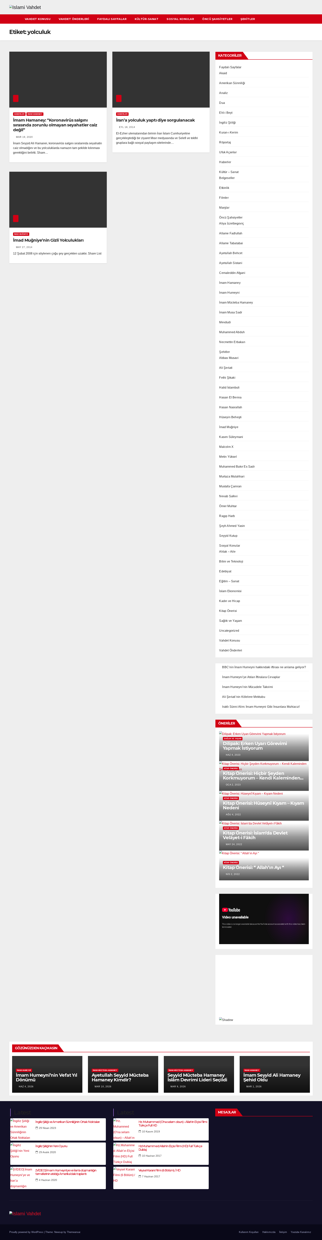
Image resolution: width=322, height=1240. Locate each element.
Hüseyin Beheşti (230, 417)
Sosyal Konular (180, 19)
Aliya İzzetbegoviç (231, 223)
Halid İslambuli (229, 387)
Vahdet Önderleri (74, 19)
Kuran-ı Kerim (228, 132)
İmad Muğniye (21, 234)
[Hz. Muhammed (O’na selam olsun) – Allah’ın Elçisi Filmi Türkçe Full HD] (124, 1129)
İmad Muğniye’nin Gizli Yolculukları (48, 240)
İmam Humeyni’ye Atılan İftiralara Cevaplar (251, 677)
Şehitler (248, 19)
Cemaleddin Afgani (232, 272)
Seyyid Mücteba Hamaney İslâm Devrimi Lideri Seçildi (197, 1077)
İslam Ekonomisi (230, 591)
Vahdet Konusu (38, 19)
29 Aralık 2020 (47, 1152)
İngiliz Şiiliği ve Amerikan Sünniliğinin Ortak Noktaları (67, 1122)
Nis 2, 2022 (233, 874)
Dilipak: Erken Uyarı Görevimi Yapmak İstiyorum (255, 746)
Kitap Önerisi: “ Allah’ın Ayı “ (253, 867)
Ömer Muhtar (228, 506)
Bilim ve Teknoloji (231, 561)
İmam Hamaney (35, 114)
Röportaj (225, 142)
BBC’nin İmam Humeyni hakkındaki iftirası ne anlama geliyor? (264, 667)
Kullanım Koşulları (249, 1232)
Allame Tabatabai (231, 243)
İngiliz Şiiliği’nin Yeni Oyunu (51, 1146)
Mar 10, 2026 (103, 1086)
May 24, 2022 (234, 844)
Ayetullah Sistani (230, 263)
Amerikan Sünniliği (232, 83)
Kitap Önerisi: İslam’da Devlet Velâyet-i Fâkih (255, 835)
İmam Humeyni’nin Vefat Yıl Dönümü (46, 1077)
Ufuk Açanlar (227, 152)
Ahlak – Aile (227, 551)
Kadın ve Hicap (229, 601)
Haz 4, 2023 (233, 755)
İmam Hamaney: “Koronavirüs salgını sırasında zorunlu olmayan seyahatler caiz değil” (55, 125)
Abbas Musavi (228, 357)
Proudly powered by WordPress (26, 1232)
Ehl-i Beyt (225, 112)
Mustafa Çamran (230, 486)
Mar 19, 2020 (24, 137)
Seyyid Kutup (228, 535)
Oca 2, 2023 (233, 784)
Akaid (223, 73)
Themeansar (73, 1232)
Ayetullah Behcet (230, 253)
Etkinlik (224, 187)
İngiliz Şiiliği (227, 122)
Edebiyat (225, 571)
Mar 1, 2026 (254, 1086)
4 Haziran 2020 (48, 1179)
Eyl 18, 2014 (127, 127)
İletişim (283, 1232)
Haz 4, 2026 (26, 1086)
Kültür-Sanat (146, 19)
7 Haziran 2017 (151, 1176)
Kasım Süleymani (231, 437)
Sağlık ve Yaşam (230, 620)
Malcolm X (226, 446)
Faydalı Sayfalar (112, 19)
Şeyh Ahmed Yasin (232, 525)
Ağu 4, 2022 (233, 814)
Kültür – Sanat (229, 172)
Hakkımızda (268, 1232)
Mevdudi (225, 322)
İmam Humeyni (229, 292)
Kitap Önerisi (228, 610)
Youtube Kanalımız (301, 1232)
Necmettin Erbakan (232, 342)
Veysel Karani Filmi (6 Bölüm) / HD (159, 1170)
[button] (310, 19)
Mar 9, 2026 (178, 1086)
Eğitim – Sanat (229, 581)
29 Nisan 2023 (47, 1127)
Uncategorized (229, 630)
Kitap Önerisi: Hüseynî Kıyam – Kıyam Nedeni (263, 805)
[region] (264, 989)
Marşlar (224, 207)
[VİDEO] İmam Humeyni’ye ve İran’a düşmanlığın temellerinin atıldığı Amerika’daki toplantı (65, 1172)
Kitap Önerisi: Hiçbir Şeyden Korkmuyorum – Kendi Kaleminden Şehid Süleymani (261, 778)
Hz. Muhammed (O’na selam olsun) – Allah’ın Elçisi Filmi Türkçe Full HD (172, 1123)
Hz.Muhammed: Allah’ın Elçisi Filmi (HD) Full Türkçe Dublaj (170, 1147)
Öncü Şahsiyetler (217, 19)
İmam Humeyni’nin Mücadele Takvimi (247, 687)
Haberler (19, 114)
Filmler (223, 197)
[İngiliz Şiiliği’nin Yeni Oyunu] (21, 1153)
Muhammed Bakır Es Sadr (237, 466)
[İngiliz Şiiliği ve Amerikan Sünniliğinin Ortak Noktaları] (21, 1129)
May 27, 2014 (24, 247)
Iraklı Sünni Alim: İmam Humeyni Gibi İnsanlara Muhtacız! (261, 706)
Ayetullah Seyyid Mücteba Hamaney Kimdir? (120, 1077)
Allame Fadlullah (230, 233)
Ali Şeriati (225, 367)
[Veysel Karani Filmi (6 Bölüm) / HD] (124, 1178)
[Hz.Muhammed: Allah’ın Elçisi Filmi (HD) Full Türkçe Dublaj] (124, 1153)
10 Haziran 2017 (152, 1155)
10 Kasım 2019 (151, 1131)
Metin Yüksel (228, 456)
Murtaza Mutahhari (231, 476)
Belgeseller (227, 178)
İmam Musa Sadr (230, 312)
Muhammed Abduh (232, 332)
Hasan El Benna (230, 397)
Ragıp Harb (227, 516)
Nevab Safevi (228, 496)
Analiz (223, 93)
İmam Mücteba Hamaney (236, 302)
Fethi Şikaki (227, 377)
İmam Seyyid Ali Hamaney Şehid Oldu (271, 1077)
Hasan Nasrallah (230, 407)
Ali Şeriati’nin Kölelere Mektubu (243, 696)
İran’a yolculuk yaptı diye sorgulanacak (155, 120)
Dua (222, 102)
